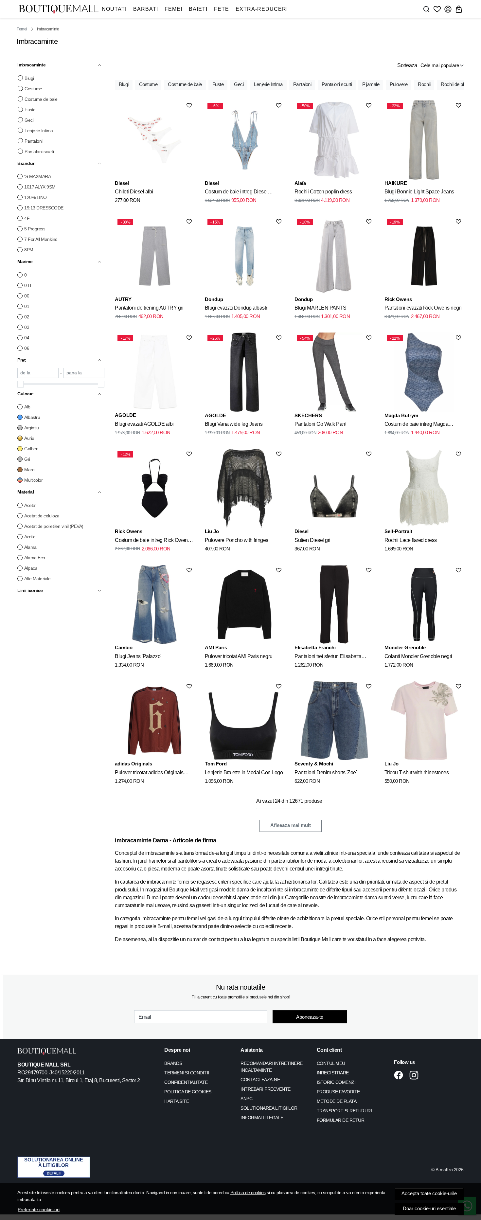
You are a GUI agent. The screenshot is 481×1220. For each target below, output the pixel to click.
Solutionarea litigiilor (268, 1108)
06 (26, 348)
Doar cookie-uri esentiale (429, 1208)
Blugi (29, 78)
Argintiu (31, 427)
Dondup (214, 299)
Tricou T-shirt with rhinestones (416, 772)
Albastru (32, 417)
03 (26, 327)
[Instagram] (415, 1075)
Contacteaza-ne (260, 1079)
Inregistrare (333, 1072)
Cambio (124, 647)
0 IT (28, 285)
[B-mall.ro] (58, 9)
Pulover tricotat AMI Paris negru (239, 656)
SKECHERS (308, 415)
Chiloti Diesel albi (134, 191)
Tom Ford (216, 763)
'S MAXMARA (37, 176)
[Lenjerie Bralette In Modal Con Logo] (244, 720)
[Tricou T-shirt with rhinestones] (424, 720)
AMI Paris (216, 647)
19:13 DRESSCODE (43, 207)
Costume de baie (41, 99)
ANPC (246, 1098)
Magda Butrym (401, 415)
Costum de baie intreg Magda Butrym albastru (416, 425)
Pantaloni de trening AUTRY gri (149, 308)
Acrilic (29, 536)
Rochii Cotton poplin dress (323, 191)
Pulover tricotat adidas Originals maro (149, 774)
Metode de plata (337, 1101)
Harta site (176, 1101)
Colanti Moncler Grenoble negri (418, 656)
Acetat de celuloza (41, 515)
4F (26, 218)
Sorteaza (407, 65)
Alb (27, 406)
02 (26, 316)
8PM (28, 249)
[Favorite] (437, 9)
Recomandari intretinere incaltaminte (271, 1067)
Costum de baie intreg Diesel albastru (236, 193)
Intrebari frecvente (265, 1089)
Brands (173, 1063)
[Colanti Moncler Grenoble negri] (424, 604)
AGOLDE (125, 415)
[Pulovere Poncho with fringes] (244, 488)
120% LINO (35, 197)
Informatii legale (261, 1117)
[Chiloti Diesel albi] (154, 139)
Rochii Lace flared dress (410, 540)
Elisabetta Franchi (315, 647)
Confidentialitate (186, 1082)
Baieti (198, 9)
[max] (84, 373)
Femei (173, 9)
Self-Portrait (398, 531)
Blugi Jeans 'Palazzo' (138, 656)
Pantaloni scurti (39, 151)
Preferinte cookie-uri (39, 1209)
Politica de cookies (248, 1192)
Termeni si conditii (186, 1072)
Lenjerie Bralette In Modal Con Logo (244, 772)
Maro (29, 469)
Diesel (122, 183)
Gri (27, 459)
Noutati (114, 9)
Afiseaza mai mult (290, 825)
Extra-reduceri (262, 9)
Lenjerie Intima (39, 130)
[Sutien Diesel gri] (334, 488)
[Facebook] (400, 1075)
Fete (221, 9)
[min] (38, 373)
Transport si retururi (344, 1110)
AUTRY (123, 299)
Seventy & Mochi (313, 763)
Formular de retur (341, 1120)
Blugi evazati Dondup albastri (237, 308)
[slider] (20, 384)
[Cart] (458, 9)
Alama (30, 547)
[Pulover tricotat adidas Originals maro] (154, 720)
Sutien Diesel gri (312, 540)
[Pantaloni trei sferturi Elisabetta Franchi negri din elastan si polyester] (334, 604)
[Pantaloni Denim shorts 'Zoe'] (334, 720)
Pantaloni (34, 141)
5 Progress (34, 228)
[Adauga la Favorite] (189, 105)
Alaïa (300, 183)
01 (26, 306)
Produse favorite (338, 1091)
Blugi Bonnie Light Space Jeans (419, 191)
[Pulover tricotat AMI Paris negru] (244, 604)
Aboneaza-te (309, 1017)
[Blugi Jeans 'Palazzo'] (154, 604)
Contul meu (331, 1063)
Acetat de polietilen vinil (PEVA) (53, 526)
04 (26, 337)
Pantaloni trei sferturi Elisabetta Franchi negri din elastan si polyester (334, 657)
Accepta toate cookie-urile (429, 1193)
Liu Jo (212, 531)
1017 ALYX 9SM (40, 186)
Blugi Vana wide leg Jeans (234, 424)
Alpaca (30, 568)
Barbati (145, 9)
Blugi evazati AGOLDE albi (144, 424)
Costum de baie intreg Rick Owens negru (152, 541)
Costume (33, 88)
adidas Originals (133, 763)
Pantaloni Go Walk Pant (320, 424)
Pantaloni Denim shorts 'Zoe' (325, 772)
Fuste (30, 109)
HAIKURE (395, 183)
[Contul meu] (448, 9)
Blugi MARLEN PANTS (320, 308)
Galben (31, 448)
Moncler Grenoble (405, 647)
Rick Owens (398, 299)
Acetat (30, 505)
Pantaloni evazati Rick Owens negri (423, 308)
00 (26, 295)
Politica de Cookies (187, 1091)
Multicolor (33, 480)
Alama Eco (34, 557)
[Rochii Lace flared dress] (424, 488)
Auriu (29, 438)
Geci (29, 120)
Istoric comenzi (336, 1082)
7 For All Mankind (41, 239)
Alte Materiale (37, 578)
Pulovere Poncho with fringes (236, 540)
